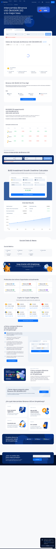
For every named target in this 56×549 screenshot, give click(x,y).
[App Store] (29, 439)
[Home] (4, 2)
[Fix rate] (25, 33)
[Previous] (49, 279)
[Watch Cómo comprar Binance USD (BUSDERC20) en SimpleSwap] (14, 375)
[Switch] (25, 35)
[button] (16, 334)
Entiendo (47, 545)
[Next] (51, 279)
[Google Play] (38, 439)
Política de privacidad (45, 459)
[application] (28, 223)
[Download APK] (46, 439)
